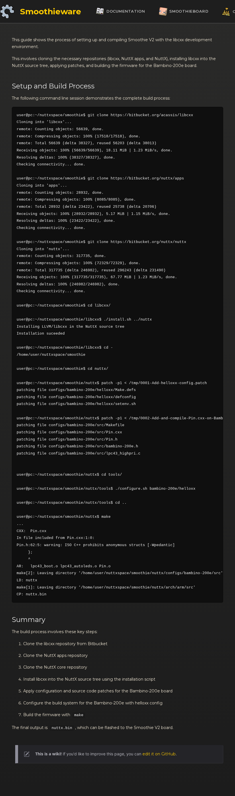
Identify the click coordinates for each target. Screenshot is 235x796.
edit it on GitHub (159, 754)
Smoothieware (50, 11)
